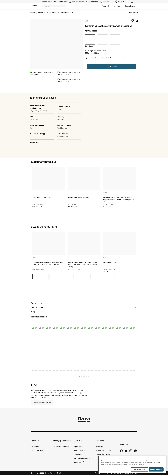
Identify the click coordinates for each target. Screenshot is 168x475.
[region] (132, 464)
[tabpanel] (48, 189)
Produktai (105, 6)
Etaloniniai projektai (103, 450)
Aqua (105, 193)
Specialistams (130, 6)
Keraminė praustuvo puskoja (78, 197)
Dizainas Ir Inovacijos (82, 458)
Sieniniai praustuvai (67, 12)
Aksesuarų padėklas (110, 262)
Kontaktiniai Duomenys (61, 446)
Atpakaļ (135, 12)
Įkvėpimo (116, 6)
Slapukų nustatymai (139, 469)
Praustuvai (52, 12)
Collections (35, 446)
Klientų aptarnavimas (62, 441)
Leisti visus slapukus (156, 469)
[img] (34, 276)
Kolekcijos (100, 446)
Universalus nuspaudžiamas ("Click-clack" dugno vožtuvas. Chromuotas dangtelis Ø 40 (118, 199)
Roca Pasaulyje (80, 450)
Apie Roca (78, 446)
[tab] (84, 303)
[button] (44, 6)
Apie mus (78, 441)
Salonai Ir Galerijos (103, 454)
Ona (34, 257)
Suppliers (78, 462)
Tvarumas (77, 454)
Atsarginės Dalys (37, 450)
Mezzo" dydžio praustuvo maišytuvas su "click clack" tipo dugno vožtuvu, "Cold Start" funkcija (84, 264)
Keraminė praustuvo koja (41, 197)
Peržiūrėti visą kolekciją (40, 402)
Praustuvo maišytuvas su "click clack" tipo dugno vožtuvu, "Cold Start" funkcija (47, 263)
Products (35, 441)
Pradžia (32, 12)
